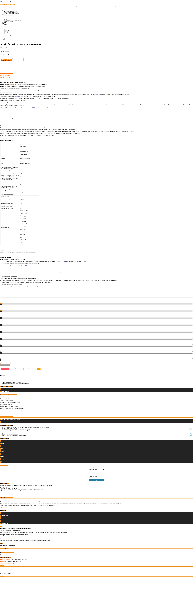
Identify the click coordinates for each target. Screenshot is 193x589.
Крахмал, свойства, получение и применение (10, 434)
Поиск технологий (92, 471)
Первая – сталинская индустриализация (11, 12)
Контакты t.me (6, 30)
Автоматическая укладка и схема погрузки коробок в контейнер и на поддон (15, 431)
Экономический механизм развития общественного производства (11, 410)
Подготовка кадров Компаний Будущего (9, 432)
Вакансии (6, 29)
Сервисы (2, 587)
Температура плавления (5, 518)
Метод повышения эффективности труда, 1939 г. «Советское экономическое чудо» (16, 429)
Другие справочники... (5, 523)
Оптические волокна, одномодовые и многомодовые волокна (13, 382)
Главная (3, 10)
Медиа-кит (6, 32)
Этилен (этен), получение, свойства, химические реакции (12, 433)
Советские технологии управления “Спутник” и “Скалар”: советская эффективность (17, 430)
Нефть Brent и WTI (4, 440)
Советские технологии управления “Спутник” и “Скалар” (10, 419)
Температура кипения (4, 515)
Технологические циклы (5, 388)
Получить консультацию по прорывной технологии (13, 20)
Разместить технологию (8, 21)
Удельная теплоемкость (5, 520)
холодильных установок (62, 261)
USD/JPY (2, 443)
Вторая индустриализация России (7, 4)
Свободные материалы (8, 16)
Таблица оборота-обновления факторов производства (9, 412)
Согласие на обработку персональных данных (12, 37)
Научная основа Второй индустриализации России (9, 398)
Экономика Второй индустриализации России (12, 13)
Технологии (4, 17)
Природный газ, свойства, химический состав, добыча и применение (14, 435)
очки (33, 127)
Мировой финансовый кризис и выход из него (8, 396)
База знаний (4, 22)
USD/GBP (2, 451)
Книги (5, 24)
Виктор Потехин (7, 51)
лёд (19, 98)
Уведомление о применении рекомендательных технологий (14, 38)
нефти (26, 265)
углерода (96, 94)
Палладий (3, 459)
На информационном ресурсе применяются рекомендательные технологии (13, 554)
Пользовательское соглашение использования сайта (13, 36)
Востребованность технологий (9, 18)
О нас (3, 28)
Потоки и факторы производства (6, 404)
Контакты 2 (6, 31)
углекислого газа (9, 272)
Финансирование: (92, 473)
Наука (3, 23)
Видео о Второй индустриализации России (7, 545)
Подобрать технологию (8, 19)
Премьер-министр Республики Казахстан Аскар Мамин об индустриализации (16, 383)
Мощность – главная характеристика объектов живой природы (11, 402)
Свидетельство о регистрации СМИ (10, 35)
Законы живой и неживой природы (6, 400)
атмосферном (17, 96)
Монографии (6, 25)
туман (123, 104)
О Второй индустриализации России (10, 11)
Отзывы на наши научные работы (10, 34)
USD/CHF (3, 448)
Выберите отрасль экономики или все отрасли (95, 467)
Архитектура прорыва (5, 391)
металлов (33, 107)
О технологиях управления (9, 27)
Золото (2, 461)
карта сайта (2, 375)
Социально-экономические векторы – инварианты (9, 406)
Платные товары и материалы (9, 15)
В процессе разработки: (93, 476)
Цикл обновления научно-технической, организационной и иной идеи (12, 408)
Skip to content (2, 0)
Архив (3, 39)
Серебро (2, 456)
